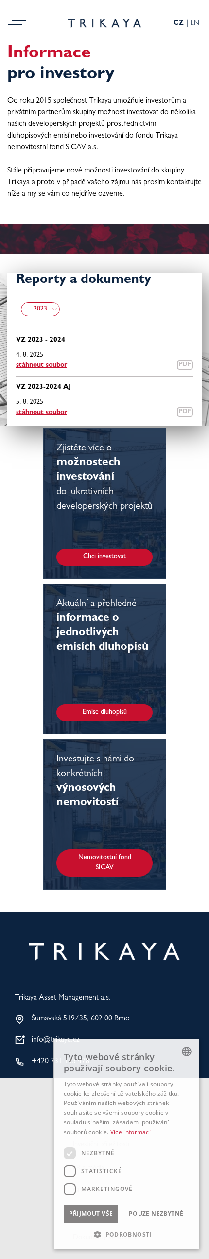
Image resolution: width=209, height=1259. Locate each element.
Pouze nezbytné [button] (156, 1213)
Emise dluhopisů (105, 712)
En (195, 23)
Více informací (130, 1132)
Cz (179, 23)
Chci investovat (104, 556)
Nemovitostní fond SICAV (104, 862)
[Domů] (104, 23)
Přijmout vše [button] (91, 1213)
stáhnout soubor (41, 365)
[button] (126, 1234)
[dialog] (126, 1144)
